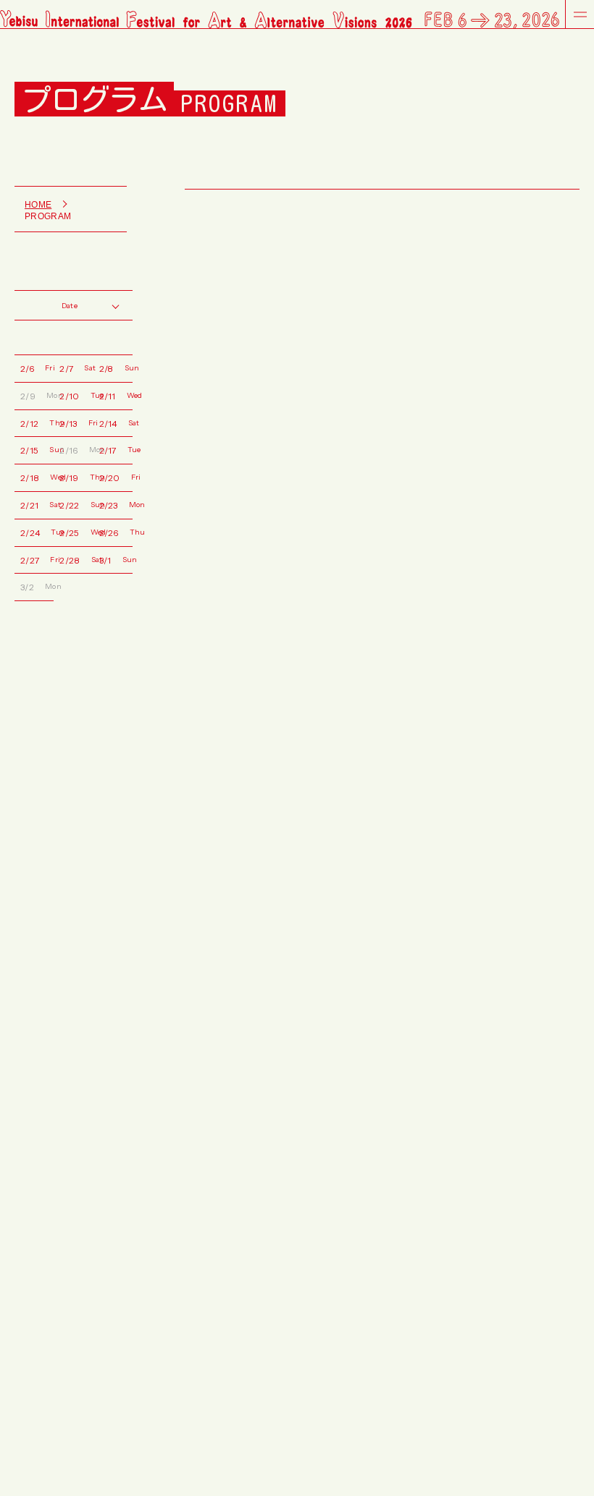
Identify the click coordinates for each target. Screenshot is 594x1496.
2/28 (76, 559)
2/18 (37, 477)
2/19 (76, 477)
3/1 (116, 559)
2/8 (116, 368)
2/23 (116, 504)
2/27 (37, 559)
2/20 (116, 477)
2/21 (37, 504)
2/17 (116, 449)
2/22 (76, 504)
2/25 (76, 532)
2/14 (116, 423)
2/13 (76, 423)
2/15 (37, 449)
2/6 (37, 368)
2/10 (76, 395)
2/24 (37, 532)
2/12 (37, 423)
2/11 (116, 395)
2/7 (76, 368)
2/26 (116, 532)
